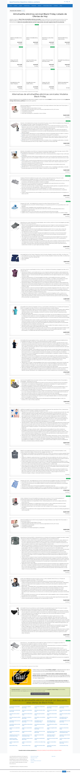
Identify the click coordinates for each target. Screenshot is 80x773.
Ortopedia (34, 5)
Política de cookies (34, 757)
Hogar (20, 5)
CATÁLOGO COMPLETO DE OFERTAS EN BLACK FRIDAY (49, 750)
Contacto (56, 5)
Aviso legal (32, 759)
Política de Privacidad (34, 756)
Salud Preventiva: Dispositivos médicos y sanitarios (25, 2)
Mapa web (53, 756)
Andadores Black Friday (64, 724)
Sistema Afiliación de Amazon (36, 760)
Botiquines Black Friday (26, 745)
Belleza (39, 5)
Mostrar (22, 10)
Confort (15, 5)
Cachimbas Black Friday (64, 745)
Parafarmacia (26, 5)
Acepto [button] (64, 771)
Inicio (11, 5)
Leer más (68, 771)
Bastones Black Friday (13, 745)
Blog (61, 5)
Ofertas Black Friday (47, 5)
